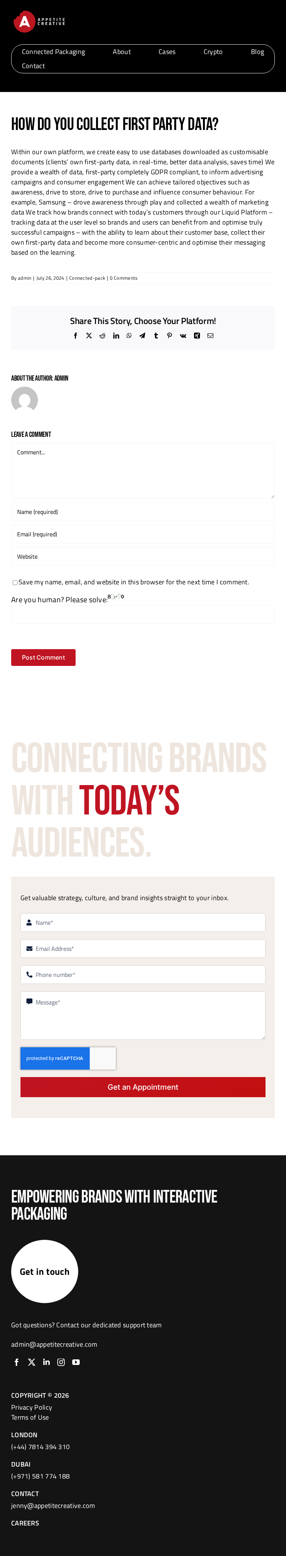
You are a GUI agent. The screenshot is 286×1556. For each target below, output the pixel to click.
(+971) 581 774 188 (40, 1476)
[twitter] (31, 1362)
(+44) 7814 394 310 (40, 1447)
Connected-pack (87, 278)
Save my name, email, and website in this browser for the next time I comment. (134, 582)
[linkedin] (46, 1362)
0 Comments (123, 278)
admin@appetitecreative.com (54, 1344)
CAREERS (25, 1523)
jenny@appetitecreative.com (53, 1506)
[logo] (39, 12)
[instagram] (61, 1362)
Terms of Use (30, 1417)
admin (25, 278)
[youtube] (76, 1362)
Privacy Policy (31, 1407)
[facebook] (16, 1362)
